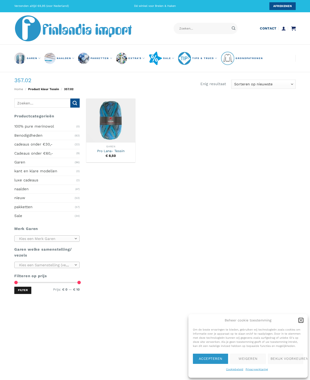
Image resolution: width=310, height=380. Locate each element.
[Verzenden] (233, 28)
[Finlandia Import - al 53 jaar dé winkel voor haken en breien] (79, 28)
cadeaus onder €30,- (33, 144)
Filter (23, 290)
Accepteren (210, 359)
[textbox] (45, 238)
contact (268, 28)
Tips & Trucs (203, 58)
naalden (64, 58)
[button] (301, 320)
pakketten (100, 58)
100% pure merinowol (34, 126)
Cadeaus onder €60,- (33, 153)
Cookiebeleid (234, 369)
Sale (167, 58)
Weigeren (248, 359)
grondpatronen (249, 58)
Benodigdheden (28, 135)
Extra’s (135, 58)
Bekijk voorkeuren (287, 359)
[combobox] (47, 238)
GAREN (32, 58)
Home (18, 89)
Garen (19, 162)
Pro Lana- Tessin (111, 151)
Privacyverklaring (257, 369)
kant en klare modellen (35, 171)
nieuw (19, 198)
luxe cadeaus (26, 180)
